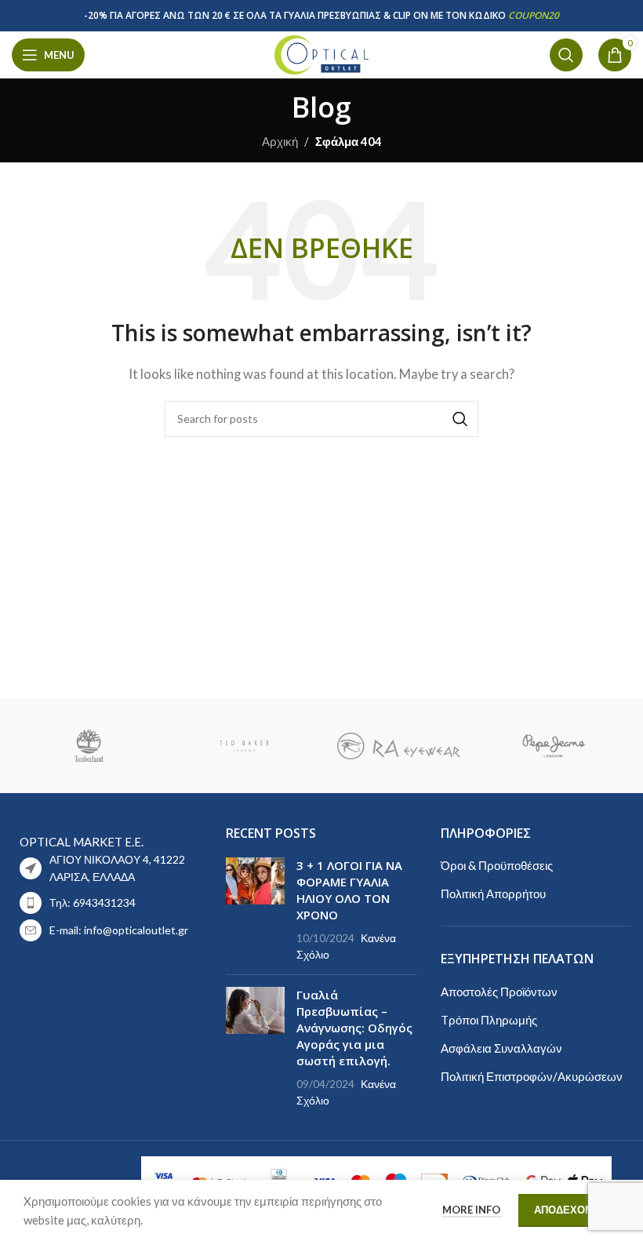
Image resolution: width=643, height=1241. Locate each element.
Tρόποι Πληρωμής (489, 1020)
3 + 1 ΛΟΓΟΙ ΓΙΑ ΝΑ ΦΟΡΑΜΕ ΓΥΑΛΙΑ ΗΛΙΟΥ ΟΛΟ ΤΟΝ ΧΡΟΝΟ (349, 890)
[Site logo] (321, 53)
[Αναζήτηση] (566, 55)
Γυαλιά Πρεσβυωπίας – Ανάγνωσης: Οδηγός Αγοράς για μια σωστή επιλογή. (354, 1027)
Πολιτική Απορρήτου (493, 893)
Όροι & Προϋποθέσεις (497, 865)
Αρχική (280, 141)
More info (472, 1209)
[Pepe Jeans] (553, 746)
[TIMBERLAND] (89, 746)
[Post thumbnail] (255, 910)
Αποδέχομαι (569, 1209)
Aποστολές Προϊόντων (499, 991)
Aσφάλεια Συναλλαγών (501, 1048)
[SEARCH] (460, 419)
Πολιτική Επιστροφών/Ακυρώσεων (532, 1076)
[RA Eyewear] (399, 746)
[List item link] (107, 903)
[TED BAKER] (244, 746)
